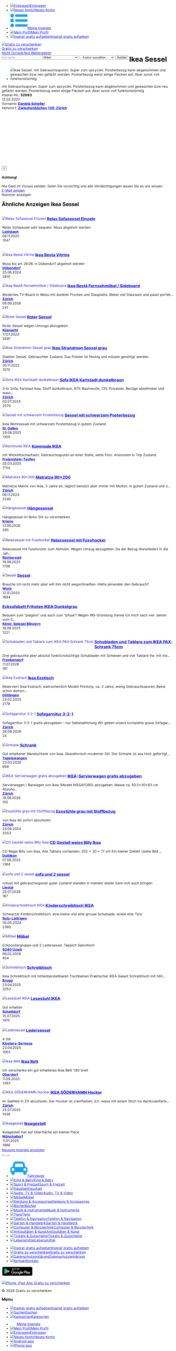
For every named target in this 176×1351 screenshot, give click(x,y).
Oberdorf (10, 1074)
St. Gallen (10, 428)
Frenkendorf (12, 660)
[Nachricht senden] (8, 1155)
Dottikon (9, 855)
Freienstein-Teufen (18, 459)
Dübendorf (11, 268)
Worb (7, 588)
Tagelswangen (14, 758)
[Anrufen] (3, 1155)
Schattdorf (11, 1011)
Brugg (7, 980)
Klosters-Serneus (17, 1043)
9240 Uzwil (12, 949)
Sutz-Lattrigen (14, 918)
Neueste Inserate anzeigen (23, 1150)
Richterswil (11, 557)
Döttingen (10, 695)
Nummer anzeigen (16, 195)
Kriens (7, 521)
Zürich (7, 299)
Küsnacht (10, 330)
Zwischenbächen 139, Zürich (42, 108)
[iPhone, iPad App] (36, 1283)
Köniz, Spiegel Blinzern (21, 624)
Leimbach (10, 231)
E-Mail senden (13, 190)
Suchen (121, 57)
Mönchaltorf (12, 1136)
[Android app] (17, 1275)
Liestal (7, 887)
